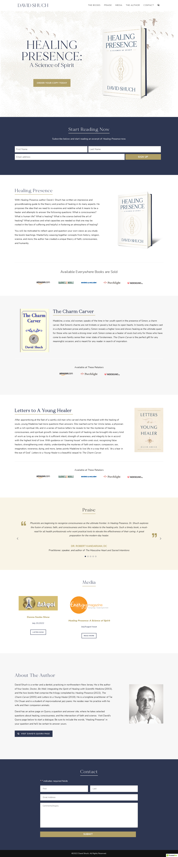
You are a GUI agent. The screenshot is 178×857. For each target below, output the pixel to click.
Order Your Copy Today (52, 82)
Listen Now (38, 632)
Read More (89, 636)
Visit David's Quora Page (35, 733)
